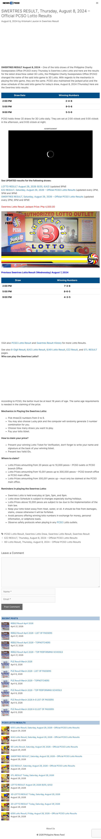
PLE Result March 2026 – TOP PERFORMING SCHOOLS (36, 690)
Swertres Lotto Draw (36, 534)
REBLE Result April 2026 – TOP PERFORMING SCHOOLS (37, 652)
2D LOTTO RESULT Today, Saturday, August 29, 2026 (35, 804)
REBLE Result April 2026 (22, 623)
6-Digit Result (18, 349)
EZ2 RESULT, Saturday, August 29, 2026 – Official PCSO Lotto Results (38, 190)
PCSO (60, 522)
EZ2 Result (72, 349)
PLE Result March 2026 (21, 661)
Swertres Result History (49, 343)
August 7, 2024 (60, 272)
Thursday (43, 70)
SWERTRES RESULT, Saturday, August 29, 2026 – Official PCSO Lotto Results (42, 196)
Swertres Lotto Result (59, 534)
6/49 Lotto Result (56, 349)
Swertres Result (50, 21)
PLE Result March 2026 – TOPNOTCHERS (30, 680)
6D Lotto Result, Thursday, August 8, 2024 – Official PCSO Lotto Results (42, 542)
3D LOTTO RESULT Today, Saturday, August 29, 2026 (35, 794)
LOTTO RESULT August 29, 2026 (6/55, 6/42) (25, 186)
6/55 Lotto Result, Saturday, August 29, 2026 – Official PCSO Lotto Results (45, 727)
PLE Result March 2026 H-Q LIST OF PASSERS (32, 709)
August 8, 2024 (31, 67)
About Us (50, 828)
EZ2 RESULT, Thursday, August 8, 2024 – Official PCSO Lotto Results (40, 538)
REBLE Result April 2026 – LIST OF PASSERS (31, 633)
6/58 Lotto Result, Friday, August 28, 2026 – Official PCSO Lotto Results (44, 813)
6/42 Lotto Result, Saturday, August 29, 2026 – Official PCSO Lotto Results (45, 737)
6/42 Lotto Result (36, 349)
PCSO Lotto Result (21, 343)
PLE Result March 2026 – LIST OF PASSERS (31, 671)
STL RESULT (90, 349)
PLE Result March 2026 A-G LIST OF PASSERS (32, 699)
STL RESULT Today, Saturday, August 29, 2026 (32, 775)
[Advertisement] (50, 46)
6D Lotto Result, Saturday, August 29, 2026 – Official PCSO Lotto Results (44, 747)
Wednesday (43, 272)
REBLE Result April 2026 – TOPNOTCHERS (30, 642)
